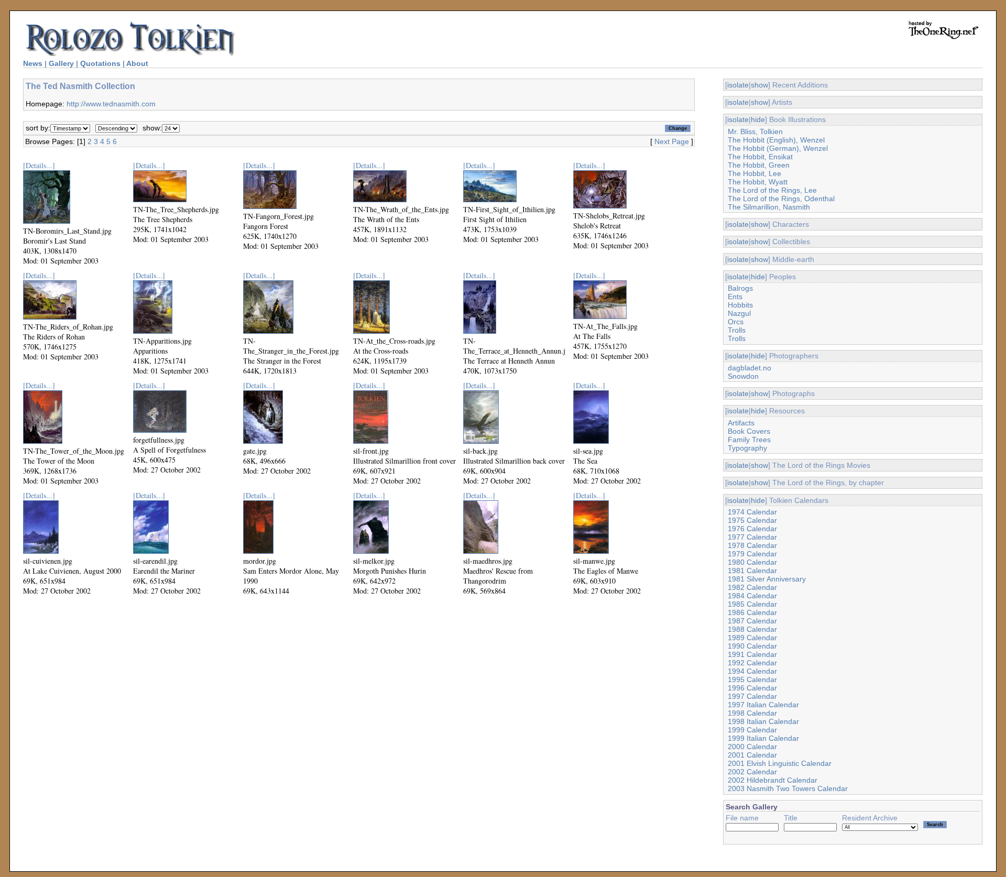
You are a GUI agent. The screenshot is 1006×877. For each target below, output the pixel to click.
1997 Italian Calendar (763, 704)
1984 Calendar (752, 595)
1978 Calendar (752, 545)
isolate (738, 85)
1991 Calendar (752, 654)
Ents (735, 296)
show (759, 85)
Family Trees (749, 439)
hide (758, 119)
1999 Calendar (752, 730)
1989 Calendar (752, 637)
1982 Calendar (752, 587)
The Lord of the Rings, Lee (772, 190)
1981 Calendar (752, 570)
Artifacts (741, 423)
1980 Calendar (752, 562)
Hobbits (740, 305)
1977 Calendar (752, 537)
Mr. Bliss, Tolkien (755, 131)
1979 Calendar (752, 554)
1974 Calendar (752, 512)
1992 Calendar (752, 663)
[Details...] (39, 165)
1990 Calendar (752, 646)
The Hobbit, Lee (754, 173)
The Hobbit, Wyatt (758, 182)
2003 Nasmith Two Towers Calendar (788, 788)
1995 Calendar (752, 679)
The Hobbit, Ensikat (760, 156)
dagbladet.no (749, 368)
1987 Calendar (752, 621)
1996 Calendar (752, 688)
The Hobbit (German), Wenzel (778, 148)
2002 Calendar (752, 772)
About (137, 63)
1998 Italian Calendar (763, 721)
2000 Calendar (752, 746)
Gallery (61, 63)
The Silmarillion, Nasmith (769, 207)
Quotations (100, 63)
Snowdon (743, 376)
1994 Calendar (752, 671)
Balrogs (740, 288)
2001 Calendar (752, 755)
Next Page (671, 141)
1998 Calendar (752, 713)
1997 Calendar (752, 696)
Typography (747, 448)
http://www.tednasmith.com (111, 104)
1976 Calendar (752, 528)
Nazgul (739, 313)
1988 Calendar (752, 629)
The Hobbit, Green (759, 165)
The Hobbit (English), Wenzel (776, 140)
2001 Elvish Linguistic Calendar (780, 763)
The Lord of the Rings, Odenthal (781, 198)
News (32, 63)
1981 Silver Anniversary (767, 579)
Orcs (735, 321)
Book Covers (749, 431)
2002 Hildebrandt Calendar (772, 780)
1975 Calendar (752, 520)
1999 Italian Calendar (763, 738)
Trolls (737, 330)
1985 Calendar (752, 604)
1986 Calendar (752, 612)
